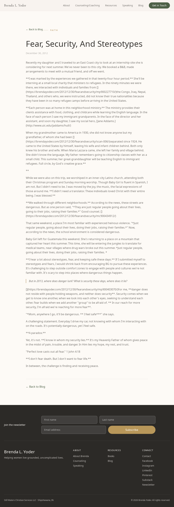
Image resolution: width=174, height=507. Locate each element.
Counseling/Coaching (87, 5)
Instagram (148, 465)
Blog (140, 5)
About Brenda (81, 456)
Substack (147, 479)
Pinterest (147, 475)
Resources (111, 5)
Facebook (147, 460)
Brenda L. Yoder (15, 5)
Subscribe (131, 430)
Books (111, 456)
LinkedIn (147, 470)
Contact (146, 456)
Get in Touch (159, 5)
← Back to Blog (34, 29)
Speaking (127, 5)
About (66, 5)
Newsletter (148, 484)
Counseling (79, 460)
